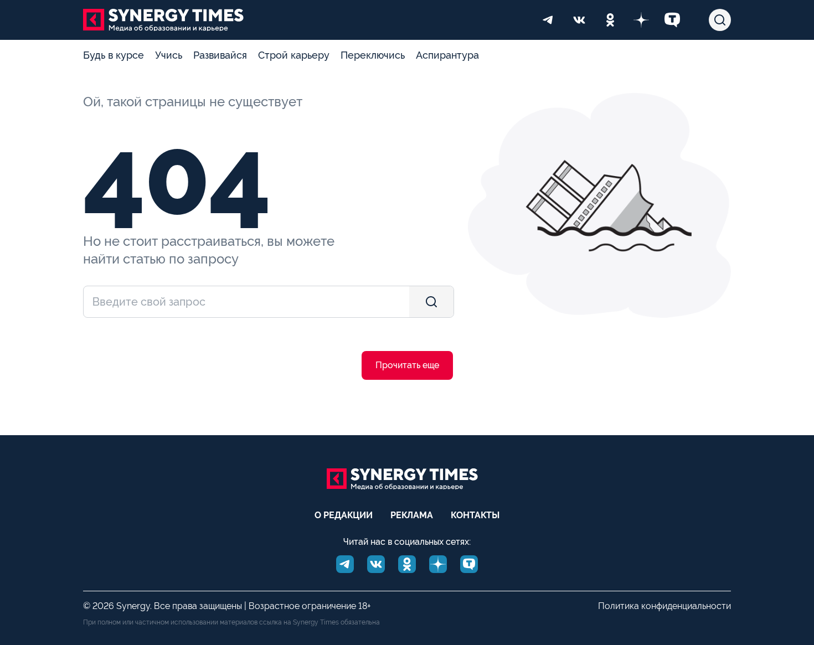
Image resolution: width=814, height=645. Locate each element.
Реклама (411, 515)
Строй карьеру (293, 55)
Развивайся (220, 55)
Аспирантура (447, 55)
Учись (168, 55)
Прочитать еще (407, 365)
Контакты (475, 515)
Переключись (373, 55)
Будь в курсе (113, 55)
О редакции (344, 515)
